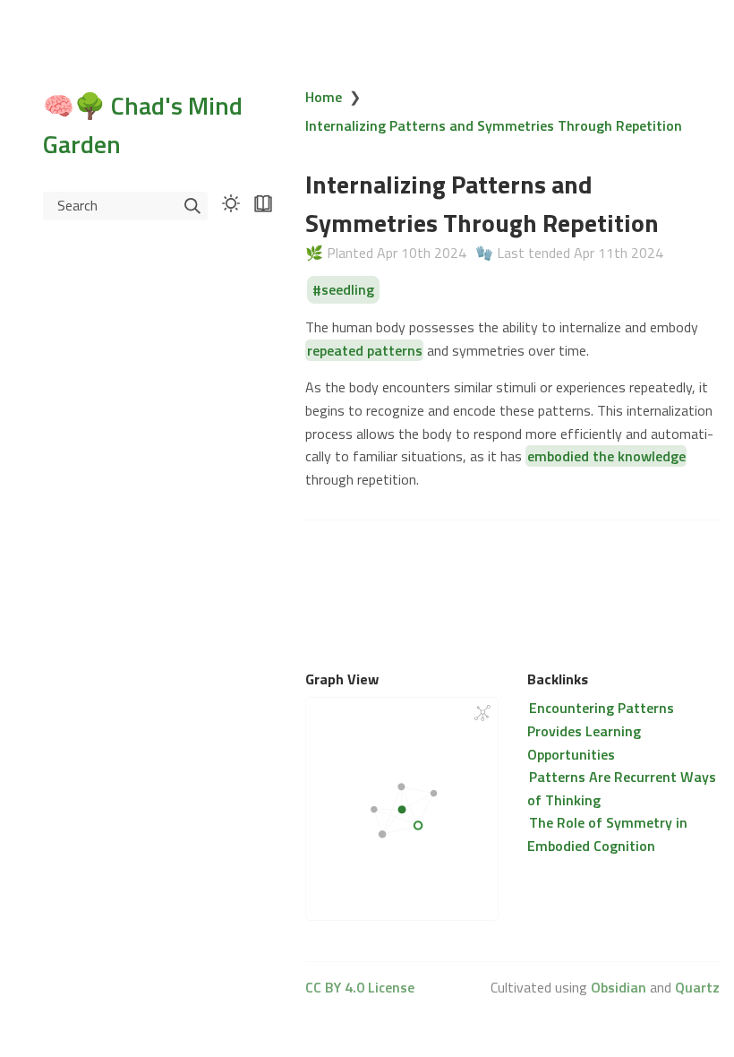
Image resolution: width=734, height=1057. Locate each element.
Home (323, 96)
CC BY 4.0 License (359, 987)
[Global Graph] (482, 713)
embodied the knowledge (606, 456)
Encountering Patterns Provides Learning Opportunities (600, 730)
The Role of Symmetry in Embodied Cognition (607, 834)
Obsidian (618, 987)
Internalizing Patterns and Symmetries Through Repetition (493, 125)
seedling (347, 290)
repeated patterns (364, 350)
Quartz (697, 987)
